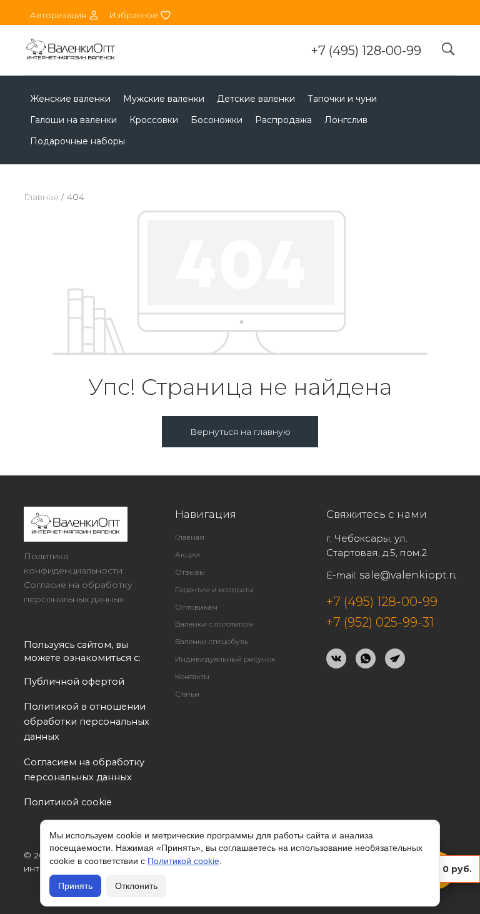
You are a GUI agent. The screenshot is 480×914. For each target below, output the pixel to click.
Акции (187, 554)
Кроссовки (153, 120)
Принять (75, 886)
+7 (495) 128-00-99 (366, 50)
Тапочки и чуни (342, 98)
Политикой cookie (183, 861)
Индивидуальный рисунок (225, 658)
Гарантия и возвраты (214, 589)
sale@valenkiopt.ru (409, 575)
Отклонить (136, 886)
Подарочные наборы (77, 141)
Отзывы (190, 572)
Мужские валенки (163, 98)
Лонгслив (346, 120)
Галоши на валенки (73, 120)
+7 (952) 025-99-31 (380, 622)
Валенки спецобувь (211, 641)
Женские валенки (70, 98)
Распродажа (283, 120)
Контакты (192, 676)
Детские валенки (256, 98)
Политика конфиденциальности (73, 563)
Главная (41, 196)
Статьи (187, 693)
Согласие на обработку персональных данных (78, 592)
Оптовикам (196, 607)
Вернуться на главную (240, 431)
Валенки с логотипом (214, 623)
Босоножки (216, 120)
